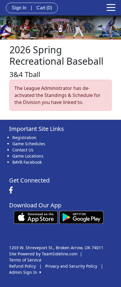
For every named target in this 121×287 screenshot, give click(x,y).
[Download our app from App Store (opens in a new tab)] (36, 217)
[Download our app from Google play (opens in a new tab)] (81, 217)
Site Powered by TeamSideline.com (43, 254)
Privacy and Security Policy (71, 266)
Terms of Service (25, 260)
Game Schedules (28, 143)
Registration (24, 137)
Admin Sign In (24, 272)
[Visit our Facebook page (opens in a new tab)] (12, 190)
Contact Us (22, 150)
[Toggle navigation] (111, 7)
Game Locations (27, 156)
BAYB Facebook (27, 162)
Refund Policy (22, 266)
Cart (44, 7)
